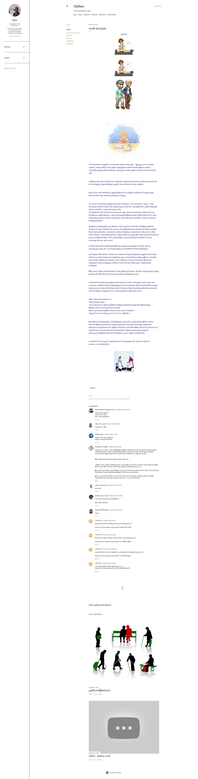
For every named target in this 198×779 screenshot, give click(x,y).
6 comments (97, 759)
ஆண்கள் (69, 35)
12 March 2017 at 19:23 (109, 535)
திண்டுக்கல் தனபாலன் (101, 496)
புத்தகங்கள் (102, 14)
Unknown (98, 520)
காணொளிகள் (111, 14)
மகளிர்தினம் (70, 43)
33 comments (98, 694)
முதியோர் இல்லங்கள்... (100, 690)
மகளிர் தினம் (70, 41)
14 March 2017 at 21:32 (109, 563)
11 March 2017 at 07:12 (114, 485)
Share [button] (68, 24)
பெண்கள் (69, 38)
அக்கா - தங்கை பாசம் (99, 755)
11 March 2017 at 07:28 (116, 495)
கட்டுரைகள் (86, 14)
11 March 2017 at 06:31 (114, 447)
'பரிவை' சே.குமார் (100, 424)
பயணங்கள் (94, 14)
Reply (97, 419)
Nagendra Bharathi (101, 510)
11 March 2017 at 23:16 (109, 520)
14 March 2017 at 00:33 (110, 549)
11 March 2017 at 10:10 (115, 510)
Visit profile (14, 36)
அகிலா (79, 6)
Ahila (14, 20)
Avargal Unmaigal (101, 447)
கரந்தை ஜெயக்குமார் (101, 485)
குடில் (75, 14)
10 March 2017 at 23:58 (113, 424)
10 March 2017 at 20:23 (123, 409)
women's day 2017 (73, 33)
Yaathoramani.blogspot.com (105, 410)
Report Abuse (10, 68)
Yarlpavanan (99, 434)
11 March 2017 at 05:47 (111, 434)
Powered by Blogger (115, 772)
